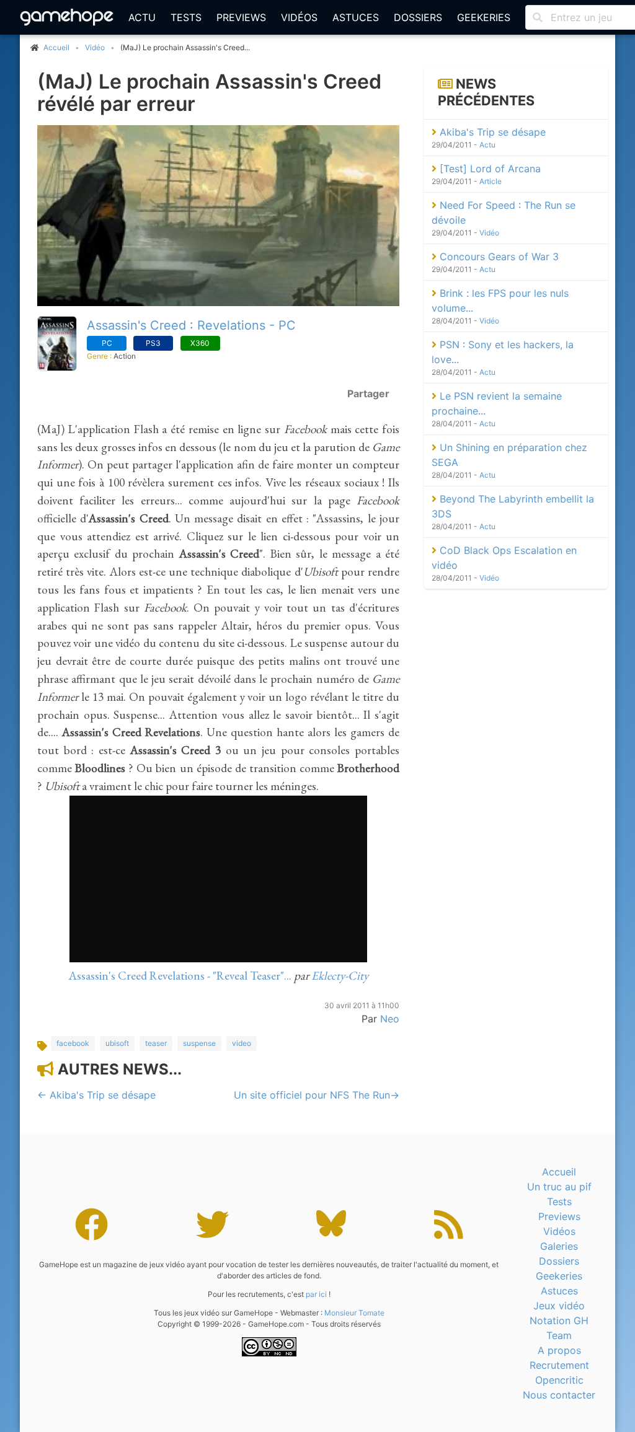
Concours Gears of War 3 (498, 256)
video (241, 1043)
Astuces (355, 17)
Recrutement (559, 1365)
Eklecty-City (339, 975)
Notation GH (559, 1320)
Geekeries (483, 17)
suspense (199, 1043)
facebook (72, 1043)
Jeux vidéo (559, 1305)
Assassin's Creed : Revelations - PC (191, 325)
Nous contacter (559, 1395)
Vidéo (95, 47)
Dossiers (418, 17)
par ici (316, 1294)
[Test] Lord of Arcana (489, 168)
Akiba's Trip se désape (491, 132)
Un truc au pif (559, 1186)
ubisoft (117, 1043)
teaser (156, 1043)
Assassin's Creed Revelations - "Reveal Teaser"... (180, 975)
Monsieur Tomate (354, 1312)
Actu (142, 17)
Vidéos (299, 17)
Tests (186, 17)
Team (559, 1335)
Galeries (559, 1246)
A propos (559, 1350)
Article (490, 181)
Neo (389, 1019)
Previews (241, 17)
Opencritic (559, 1380)
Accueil (559, 1172)
